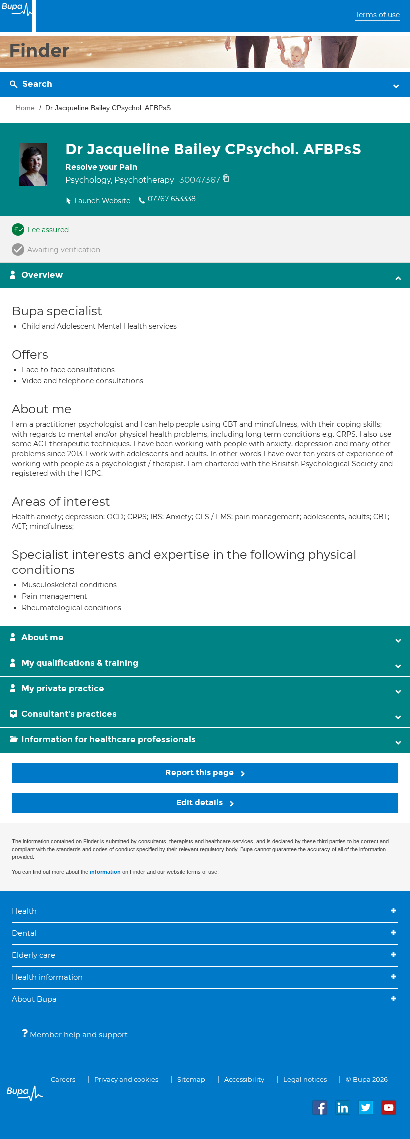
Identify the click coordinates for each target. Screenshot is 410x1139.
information (105, 872)
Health (24, 911)
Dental (24, 933)
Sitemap (192, 1079)
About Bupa (34, 999)
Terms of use (378, 14)
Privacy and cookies (126, 1079)
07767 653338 (172, 198)
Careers (63, 1079)
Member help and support (78, 1034)
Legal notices (305, 1079)
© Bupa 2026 (367, 1079)
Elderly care (34, 955)
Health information (47, 977)
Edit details (200, 802)
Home (25, 108)
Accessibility (244, 1079)
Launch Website (102, 200)
